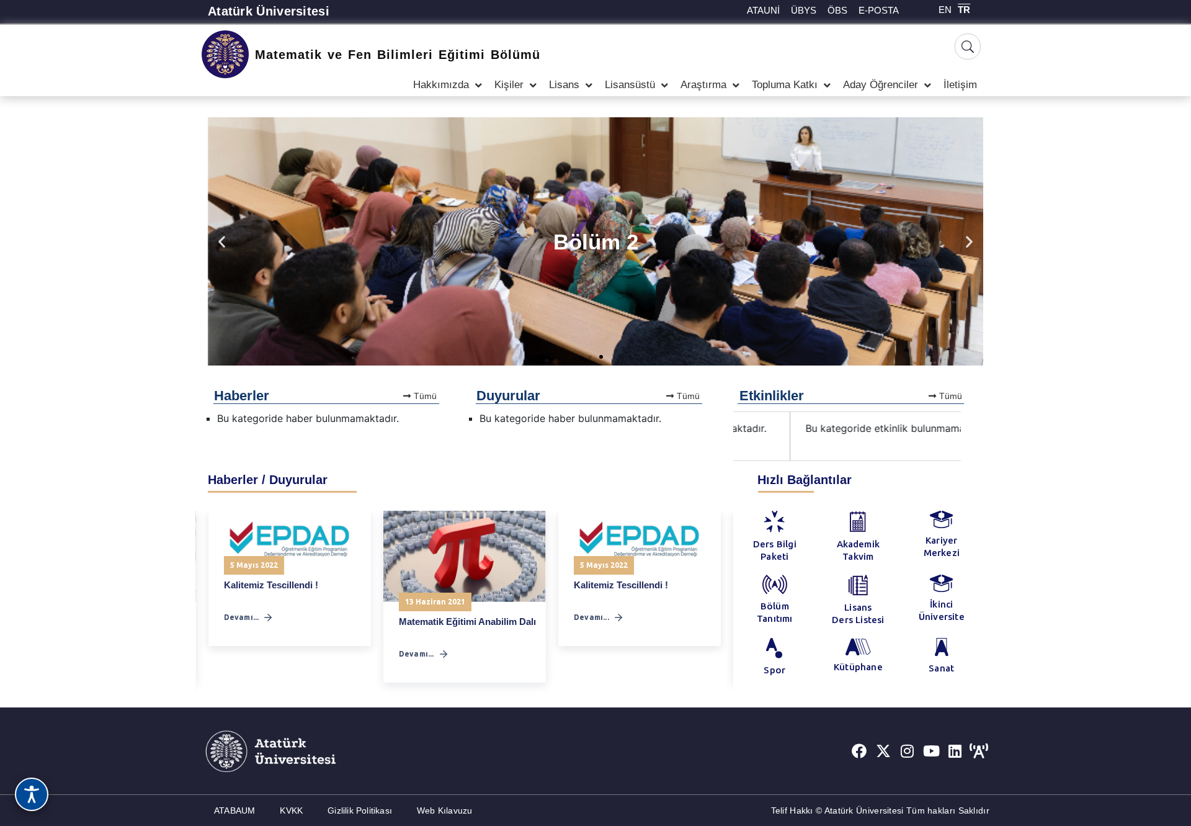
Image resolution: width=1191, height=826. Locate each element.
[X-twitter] (883, 750)
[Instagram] (907, 750)
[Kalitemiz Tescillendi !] (289, 538)
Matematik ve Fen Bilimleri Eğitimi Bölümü (397, 54)
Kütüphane (858, 667)
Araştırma (703, 85)
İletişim (960, 85)
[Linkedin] (955, 750)
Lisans (564, 85)
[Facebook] (859, 750)
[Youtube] (931, 750)
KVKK (291, 810)
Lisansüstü (630, 85)
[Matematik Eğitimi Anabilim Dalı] (464, 556)
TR (964, 9)
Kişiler (509, 85)
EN (945, 9)
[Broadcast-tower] (978, 750)
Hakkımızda (441, 85)
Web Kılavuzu (444, 810)
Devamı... (241, 617)
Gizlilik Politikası (360, 810)
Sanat (941, 668)
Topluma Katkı (785, 85)
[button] (222, 241)
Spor (774, 670)
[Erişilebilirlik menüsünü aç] (31, 794)
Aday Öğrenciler (880, 85)
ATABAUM (234, 810)
